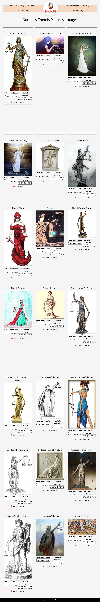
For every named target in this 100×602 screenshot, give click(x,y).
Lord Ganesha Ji (31, 6)
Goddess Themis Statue (81, 450)
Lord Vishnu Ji (19, 6)
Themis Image (82, 140)
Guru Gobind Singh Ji (72, 6)
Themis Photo (18, 208)
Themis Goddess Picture (50, 33)
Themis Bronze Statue (82, 208)
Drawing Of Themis (50, 377)
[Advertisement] (18, 117)
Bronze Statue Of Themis (82, 288)
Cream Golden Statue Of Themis (18, 379)
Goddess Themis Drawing (18, 450)
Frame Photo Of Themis (82, 377)
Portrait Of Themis (81, 516)
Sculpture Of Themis (50, 140)
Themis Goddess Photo (81, 33)
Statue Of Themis (18, 33)
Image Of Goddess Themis (18, 516)
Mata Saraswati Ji (77, 11)
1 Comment (19, 187)
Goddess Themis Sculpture (50, 450)
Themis (50, 208)
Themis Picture (50, 288)
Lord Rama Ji (85, 6)
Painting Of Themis (50, 516)
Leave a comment (19, 102)
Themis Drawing (18, 288)
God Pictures (56, 600)
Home (11, 6)
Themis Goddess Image (18, 140)
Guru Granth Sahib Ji (22, 11)
